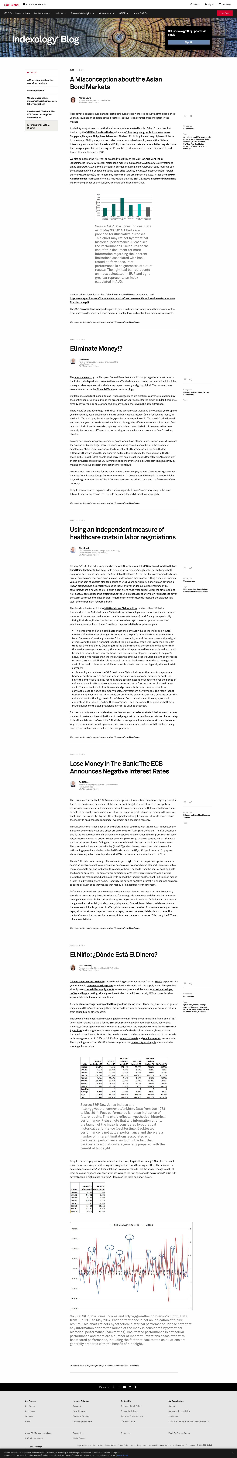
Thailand (123, 136)
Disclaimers (133, 322)
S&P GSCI (115, 1022)
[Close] (233, 1453)
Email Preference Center (179, 1433)
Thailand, (203, 146)
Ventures (29, 1416)
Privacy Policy (123, 1445)
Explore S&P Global (36, 4)
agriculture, (188, 1005)
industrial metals (129, 1038)
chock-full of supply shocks (99, 989)
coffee (73, 993)
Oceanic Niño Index (84, 1018)
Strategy (186, 817)
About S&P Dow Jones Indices (38, 1433)
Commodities (188, 996)
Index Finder (224, 13)
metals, (195, 1012)
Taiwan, (195, 146)
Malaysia (87, 136)
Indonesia (157, 132)
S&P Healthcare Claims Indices (120, 608)
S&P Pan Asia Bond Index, (193, 144)
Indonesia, (187, 142)
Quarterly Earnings (81, 1416)
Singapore (75, 136)
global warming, (189, 1009)
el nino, (198, 1007)
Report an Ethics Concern (132, 1416)
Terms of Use (98, 1445)
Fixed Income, (204, 815)
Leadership (173, 1416)
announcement (83, 377)
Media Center (79, 1438)
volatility (187, 149)
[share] (190, 117)
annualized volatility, (191, 137)
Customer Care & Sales (131, 1406)
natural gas (166, 989)
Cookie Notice (110, 1445)
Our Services (78, 1433)
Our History (30, 1411)
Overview (77, 1406)
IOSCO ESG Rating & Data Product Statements (188, 1421)
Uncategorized (189, 581)
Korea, (195, 142)
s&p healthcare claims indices (195, 592)
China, (186, 139)
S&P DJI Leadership (34, 1438)
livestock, (187, 1012)
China (128, 132)
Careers (171, 1406)
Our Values (30, 1406)
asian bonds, (206, 137)
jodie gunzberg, (203, 1009)
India (148, 132)
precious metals (152, 1038)
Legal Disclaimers (84, 1445)
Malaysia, (202, 142)
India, (207, 139)
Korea (167, 132)
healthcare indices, (201, 589)
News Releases (79, 1411)
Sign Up (188, 42)
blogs (131, 389)
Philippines (99, 136)
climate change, (199, 1005)
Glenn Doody (84, 548)
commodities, (189, 1007)
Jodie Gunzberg (85, 965)
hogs (84, 993)
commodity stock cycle (143, 1042)
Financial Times (105, 389)
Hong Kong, (139, 132)
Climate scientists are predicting (87, 981)
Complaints (190, 1445)
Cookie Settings (35, 1446)
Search (196, 4)
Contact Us (227, 4)
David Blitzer (84, 359)
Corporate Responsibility (179, 1411)
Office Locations (128, 1421)
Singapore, (187, 146)
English (211, 4)
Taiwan (110, 136)
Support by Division (129, 1411)
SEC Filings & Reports (82, 1421)
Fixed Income (188, 129)
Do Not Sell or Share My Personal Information (166, 1445)
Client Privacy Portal (138, 1445)
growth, (192, 139)
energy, (204, 1007)
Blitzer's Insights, (190, 392)
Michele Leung (85, 98)
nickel (156, 989)
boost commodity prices (100, 985)
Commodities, (204, 392)
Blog (72, 70)
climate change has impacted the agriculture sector (107, 1003)
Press (27, 1421)
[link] (113, 1387)
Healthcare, (188, 589)
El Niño (158, 981)
